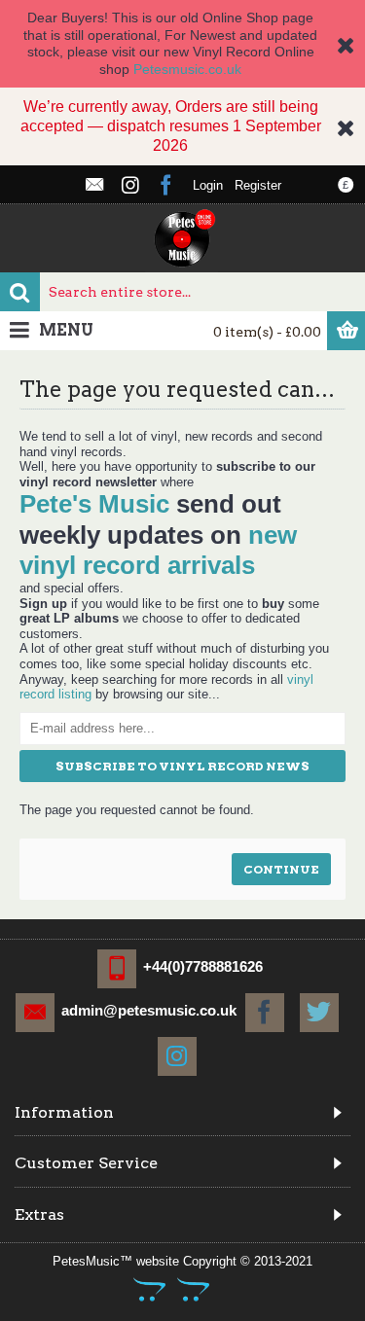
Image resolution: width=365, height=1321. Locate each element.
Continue (281, 869)
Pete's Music (94, 503)
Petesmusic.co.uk (187, 69)
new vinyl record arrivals (158, 550)
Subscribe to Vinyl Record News (182, 766)
